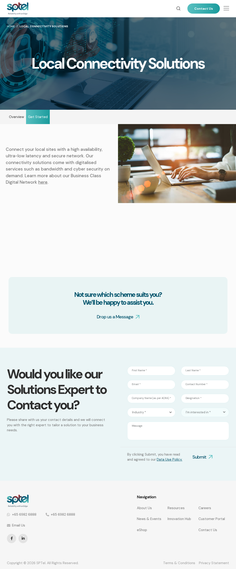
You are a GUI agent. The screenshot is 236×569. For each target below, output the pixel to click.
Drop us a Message (115, 316)
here (42, 182)
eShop (142, 530)
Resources (176, 508)
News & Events (149, 519)
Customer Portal (211, 519)
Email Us (18, 525)
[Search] (178, 8)
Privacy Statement (214, 563)
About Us (144, 508)
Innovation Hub (179, 519)
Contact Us (203, 8)
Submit (199, 457)
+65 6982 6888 (24, 514)
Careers (204, 508)
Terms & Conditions (179, 563)
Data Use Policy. (169, 459)
